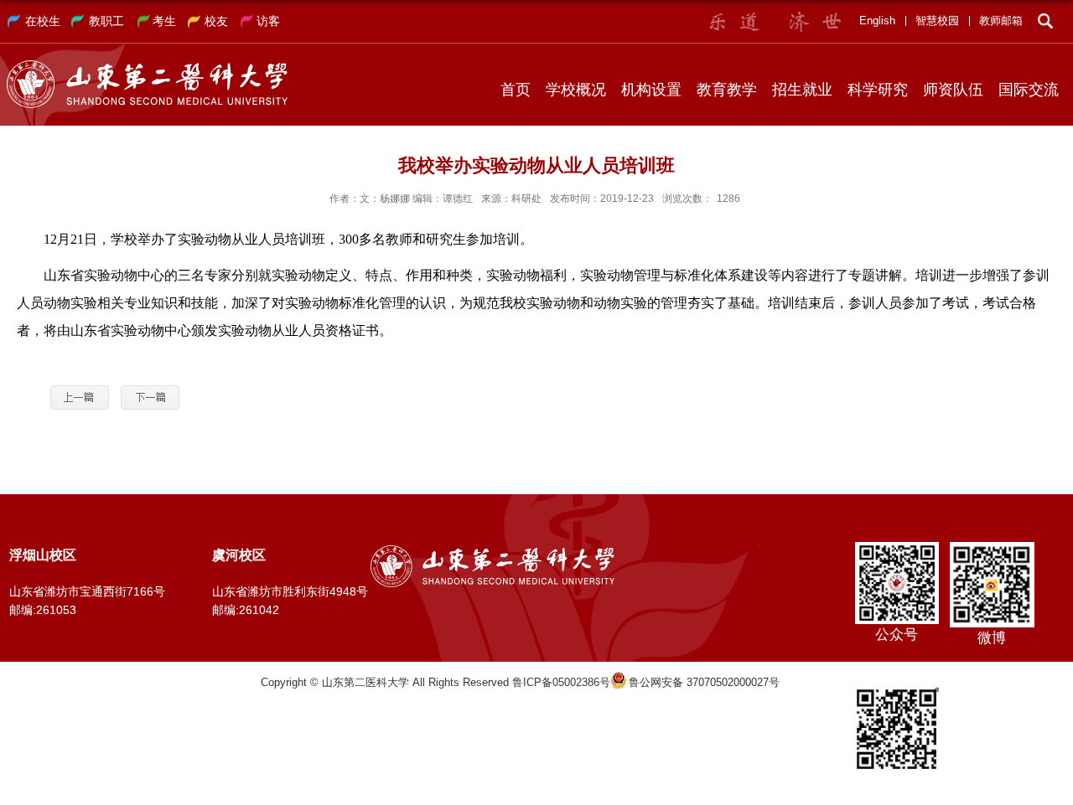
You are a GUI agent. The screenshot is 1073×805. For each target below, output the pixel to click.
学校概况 (576, 89)
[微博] (992, 547)
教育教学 (727, 89)
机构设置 (651, 89)
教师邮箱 (1001, 20)
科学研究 (878, 89)
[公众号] (896, 547)
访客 (268, 21)
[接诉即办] (896, 692)
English (877, 20)
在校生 (42, 21)
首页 (515, 89)
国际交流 (1028, 89)
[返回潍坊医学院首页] (147, 65)
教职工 (106, 21)
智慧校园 (937, 20)
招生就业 (802, 89)
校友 (216, 21)
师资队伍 (953, 89)
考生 (164, 21)
